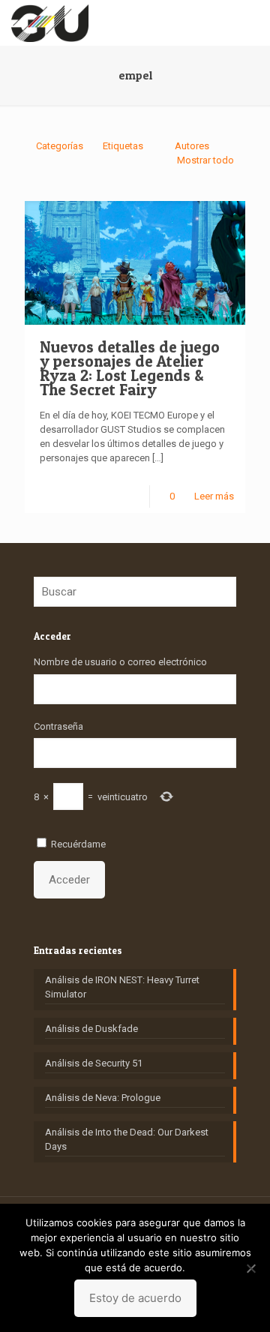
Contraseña (58, 726)
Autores (192, 146)
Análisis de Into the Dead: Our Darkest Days (126, 1139)
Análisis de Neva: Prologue (102, 1097)
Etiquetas (123, 146)
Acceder (69, 879)
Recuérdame (78, 844)
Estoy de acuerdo (135, 1298)
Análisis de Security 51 (93, 1063)
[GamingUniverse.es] (49, 22)
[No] (251, 1268)
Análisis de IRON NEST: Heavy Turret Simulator (122, 987)
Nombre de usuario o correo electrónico (120, 662)
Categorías (59, 146)
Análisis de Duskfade (91, 1028)
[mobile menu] (249, 22)
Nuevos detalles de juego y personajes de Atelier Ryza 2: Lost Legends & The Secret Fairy (130, 368)
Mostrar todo (205, 160)
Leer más (214, 496)
